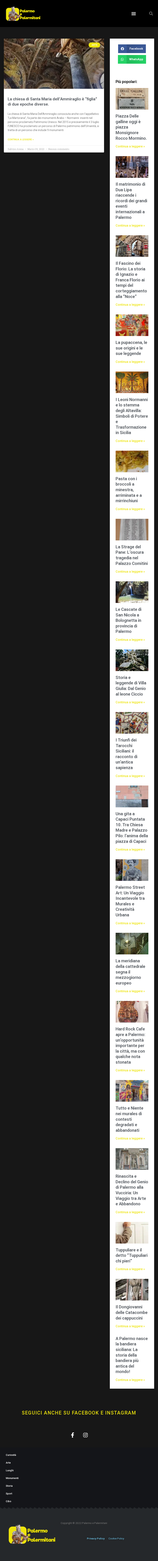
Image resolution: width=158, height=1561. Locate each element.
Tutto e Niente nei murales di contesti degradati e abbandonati (129, 1119)
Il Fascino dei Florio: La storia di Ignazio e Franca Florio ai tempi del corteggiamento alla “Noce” (131, 280)
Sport (9, 1493)
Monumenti (12, 1478)
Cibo (8, 1501)
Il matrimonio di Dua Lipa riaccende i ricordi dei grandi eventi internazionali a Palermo (131, 201)
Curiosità (11, 1454)
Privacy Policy (96, 1538)
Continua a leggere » (21, 139)
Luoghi (9, 1470)
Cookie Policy (116, 1538)
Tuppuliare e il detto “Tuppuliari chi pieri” (132, 1255)
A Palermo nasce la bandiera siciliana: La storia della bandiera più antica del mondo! (132, 1355)
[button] (133, 13)
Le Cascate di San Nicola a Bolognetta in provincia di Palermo (128, 620)
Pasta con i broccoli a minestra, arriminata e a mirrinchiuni (129, 489)
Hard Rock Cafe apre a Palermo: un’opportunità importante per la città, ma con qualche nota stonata (130, 1046)
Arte (8, 1462)
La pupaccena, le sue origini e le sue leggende (131, 348)
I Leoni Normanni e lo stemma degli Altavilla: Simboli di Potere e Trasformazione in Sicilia (132, 416)
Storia (9, 1485)
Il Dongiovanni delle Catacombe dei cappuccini (132, 1312)
